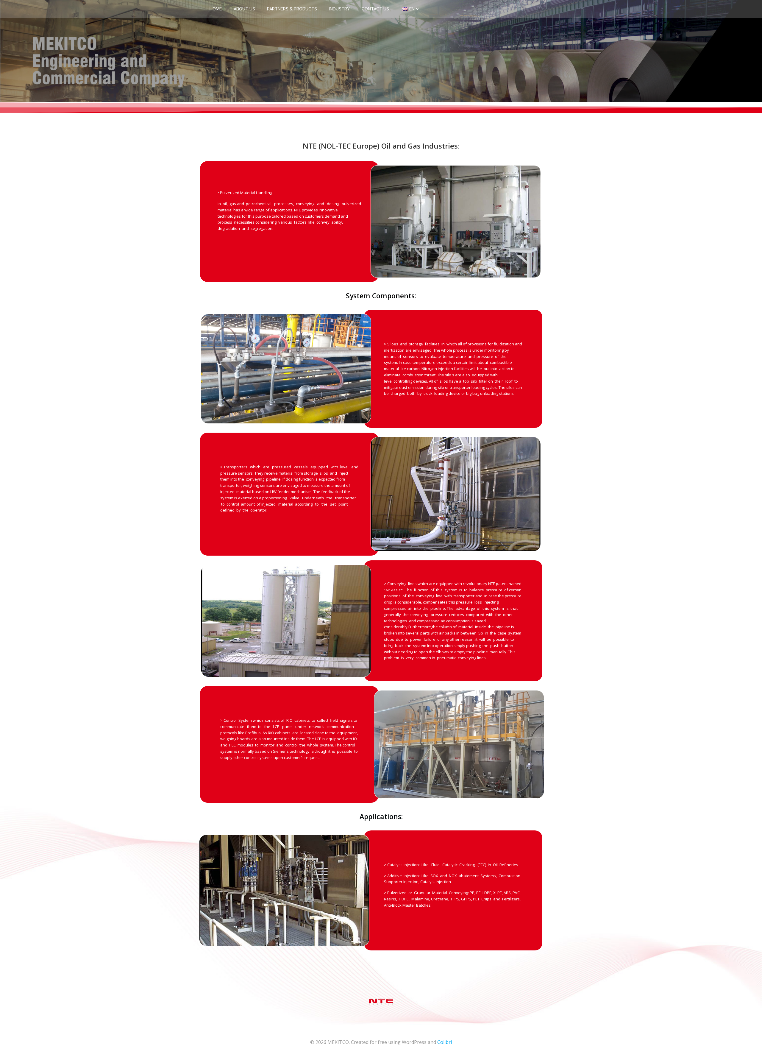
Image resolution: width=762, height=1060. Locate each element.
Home (216, 9)
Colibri (444, 1042)
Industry (339, 9)
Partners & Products (292, 9)
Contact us (375, 9)
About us (244, 9)
